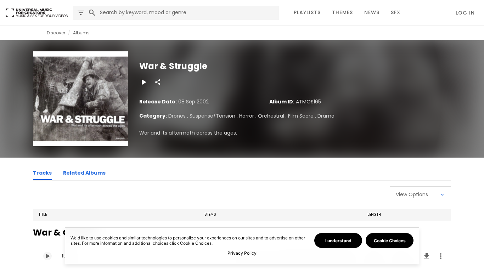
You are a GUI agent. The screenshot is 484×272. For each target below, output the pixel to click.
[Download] (426, 256)
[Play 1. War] (47, 256)
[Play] (143, 82)
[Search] (92, 12)
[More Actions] (441, 256)
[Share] (157, 82)
